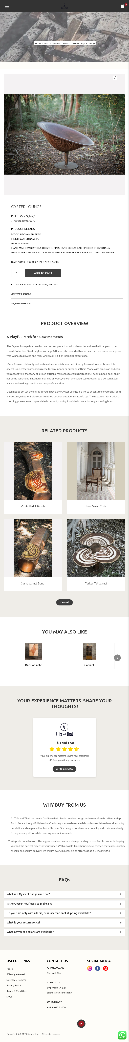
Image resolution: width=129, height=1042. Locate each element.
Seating (52, 284)
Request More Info (21, 303)
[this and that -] (64, 5)
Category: (17, 284)
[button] (117, 657)
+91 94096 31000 (56, 987)
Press (10, 968)
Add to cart (43, 273)
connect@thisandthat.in (59, 992)
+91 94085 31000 (56, 1007)
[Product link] (33, 471)
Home (38, 43)
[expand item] (115, 78)
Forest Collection (71, 43)
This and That (54, 973)
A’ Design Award (16, 974)
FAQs (9, 996)
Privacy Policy (14, 985)
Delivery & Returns (21, 294)
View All (64, 602)
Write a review (64, 768)
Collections (55, 43)
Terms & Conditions (17, 991)
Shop (46, 43)
